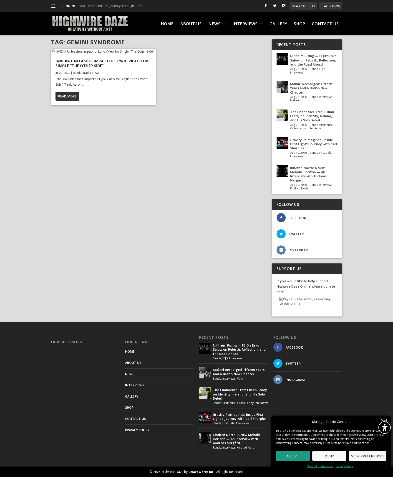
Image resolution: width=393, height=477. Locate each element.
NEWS (214, 24)
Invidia (87, 73)
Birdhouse (326, 125)
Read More (67, 96)
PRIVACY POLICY (137, 430)
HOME (167, 24)
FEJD (322, 69)
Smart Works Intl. (202, 472)
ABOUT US (191, 24)
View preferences (367, 456)
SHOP (299, 24)
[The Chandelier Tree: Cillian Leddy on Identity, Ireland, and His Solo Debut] (282, 115)
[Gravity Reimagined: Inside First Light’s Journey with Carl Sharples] (282, 143)
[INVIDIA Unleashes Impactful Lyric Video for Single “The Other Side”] (103, 51)
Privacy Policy (344, 466)
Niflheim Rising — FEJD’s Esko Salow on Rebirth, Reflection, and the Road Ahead (313, 60)
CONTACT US (325, 24)
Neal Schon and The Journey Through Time (110, 6)
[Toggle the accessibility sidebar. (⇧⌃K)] (384, 427)
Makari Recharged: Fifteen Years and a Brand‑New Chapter (311, 88)
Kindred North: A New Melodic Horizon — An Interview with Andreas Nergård (308, 174)
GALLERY (278, 24)
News (95, 73)
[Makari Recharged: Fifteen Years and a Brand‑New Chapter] (282, 87)
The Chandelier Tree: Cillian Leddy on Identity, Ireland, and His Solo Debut (312, 116)
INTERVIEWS (244, 24)
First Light (325, 153)
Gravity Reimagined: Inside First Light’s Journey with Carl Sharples (313, 144)
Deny (329, 456)
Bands (77, 73)
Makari (294, 100)
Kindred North (299, 188)
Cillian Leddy (298, 128)
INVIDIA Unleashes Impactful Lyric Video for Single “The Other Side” (101, 63)
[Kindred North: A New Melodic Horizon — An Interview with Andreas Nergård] (282, 171)
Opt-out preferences (320, 466)
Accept (292, 456)
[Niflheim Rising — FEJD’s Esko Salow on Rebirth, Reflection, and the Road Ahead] (282, 59)
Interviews (296, 72)
